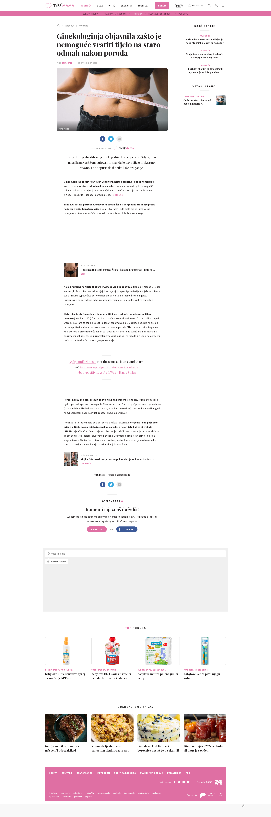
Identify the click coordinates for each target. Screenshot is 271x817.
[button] (223, 5)
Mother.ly (118, 194)
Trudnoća (69, 26)
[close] (243, 805)
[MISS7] (179, 5)
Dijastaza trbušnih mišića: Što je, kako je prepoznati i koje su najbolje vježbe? (117, 269)
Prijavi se (97, 529)
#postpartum (102, 367)
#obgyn (117, 367)
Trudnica (83, 26)
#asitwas (86, 367)
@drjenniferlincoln (83, 362)
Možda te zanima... (89, 266)
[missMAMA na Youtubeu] (184, 782)
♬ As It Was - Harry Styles (118, 372)
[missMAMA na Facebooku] (174, 782)
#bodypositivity (88, 372)
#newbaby (131, 367)
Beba (83, 274)
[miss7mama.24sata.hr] (60, 5)
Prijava (128, 529)
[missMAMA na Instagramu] (188, 782)
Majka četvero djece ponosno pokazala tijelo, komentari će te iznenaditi (117, 459)
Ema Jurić (67, 63)
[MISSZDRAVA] (195, 5)
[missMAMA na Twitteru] (179, 782)
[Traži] (209, 5)
